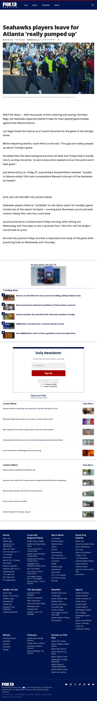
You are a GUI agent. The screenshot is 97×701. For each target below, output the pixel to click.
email (93, 684)
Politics (54, 547)
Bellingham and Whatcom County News (36, 565)
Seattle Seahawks (82, 593)
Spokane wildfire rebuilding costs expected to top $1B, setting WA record (30, 408)
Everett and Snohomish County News (36, 555)
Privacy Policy (51, 384)
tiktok (80, 684)
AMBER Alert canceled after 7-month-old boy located (40, 324)
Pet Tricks (79, 550)
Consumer (55, 561)
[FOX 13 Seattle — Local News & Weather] (10, 5)
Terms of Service (50, 386)
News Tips (7, 538)
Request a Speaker (10, 566)
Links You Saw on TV (11, 552)
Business (6, 644)
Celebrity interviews (10, 612)
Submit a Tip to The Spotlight (34, 613)
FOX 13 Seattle (20, 40)
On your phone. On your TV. (43, 264)
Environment (56, 569)
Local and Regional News (35, 536)
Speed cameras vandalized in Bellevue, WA (19, 470)
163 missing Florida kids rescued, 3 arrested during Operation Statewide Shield (33, 440)
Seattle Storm (81, 601)
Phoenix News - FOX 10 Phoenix (36, 582)
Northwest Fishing (83, 629)
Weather (56, 589)
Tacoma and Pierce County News (34, 550)
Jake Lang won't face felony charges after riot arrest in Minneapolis (28, 429)
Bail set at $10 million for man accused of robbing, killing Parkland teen (48, 296)
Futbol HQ (79, 626)
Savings (6, 649)
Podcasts (32, 635)
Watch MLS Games (58, 672)
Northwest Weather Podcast (34, 647)
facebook (75, 684)
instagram (71, 684)
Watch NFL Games (58, 641)
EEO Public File (8, 577)
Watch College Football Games (60, 645)
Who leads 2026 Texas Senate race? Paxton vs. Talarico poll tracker (28, 419)
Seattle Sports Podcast (36, 643)
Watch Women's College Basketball (58, 665)
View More (88, 403)
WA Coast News (33, 569)
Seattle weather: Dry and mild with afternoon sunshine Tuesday (45, 314)
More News (57, 535)
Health (53, 564)
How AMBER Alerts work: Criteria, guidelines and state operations (45, 333)
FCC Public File (8, 574)
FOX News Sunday (58, 578)
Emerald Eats (8, 601)
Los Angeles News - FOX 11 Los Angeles (34, 577)
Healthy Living (56, 566)
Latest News (9, 403)
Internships (7, 563)
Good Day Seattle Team (85, 544)
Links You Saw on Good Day (85, 570)
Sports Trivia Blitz (82, 623)
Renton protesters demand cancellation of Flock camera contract (45, 305)
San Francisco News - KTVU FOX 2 (35, 572)
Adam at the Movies (83, 552)
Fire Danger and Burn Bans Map (59, 614)
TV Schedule (7, 554)
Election (54, 550)
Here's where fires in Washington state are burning (22, 450)
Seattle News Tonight (35, 541)
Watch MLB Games (58, 649)
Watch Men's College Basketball (59, 660)
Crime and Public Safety (36, 603)
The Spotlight (34, 589)
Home (6, 535)
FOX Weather (56, 620)
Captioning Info (9, 571)
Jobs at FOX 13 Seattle (11, 560)
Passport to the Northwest (9, 608)
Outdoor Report (82, 566)
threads (84, 684)
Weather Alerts (57, 601)
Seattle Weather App (59, 598)
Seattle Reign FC (82, 607)
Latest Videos (10, 464)
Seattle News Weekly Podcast (35, 639)
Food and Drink (57, 555)
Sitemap (54, 581)
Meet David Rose (33, 601)
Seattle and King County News (36, 545)
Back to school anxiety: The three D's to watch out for (22, 491)
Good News (55, 572)
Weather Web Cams (59, 593)
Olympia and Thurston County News (35, 560)
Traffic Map (55, 596)
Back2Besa (80, 574)
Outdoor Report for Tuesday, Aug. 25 (16, 512)
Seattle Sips (7, 604)
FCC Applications (9, 580)
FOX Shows (7, 557)
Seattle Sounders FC (83, 598)
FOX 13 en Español (58, 575)
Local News (55, 538)
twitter (89, 684)
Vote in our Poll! (38, 395)
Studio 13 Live (10, 589)
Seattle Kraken (81, 604)
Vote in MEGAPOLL (83, 547)
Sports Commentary (83, 620)
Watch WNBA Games (59, 669)
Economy (6, 647)
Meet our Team (9, 549)
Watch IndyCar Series (59, 656)
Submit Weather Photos (85, 561)
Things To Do (81, 555)
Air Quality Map (57, 607)
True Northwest (82, 558)
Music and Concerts (58, 558)
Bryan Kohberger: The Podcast (35, 652)
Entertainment (56, 552)
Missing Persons (33, 606)
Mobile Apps (7, 541)
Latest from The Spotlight (33, 594)
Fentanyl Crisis (32, 609)
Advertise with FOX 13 (11, 569)
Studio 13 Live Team (11, 596)
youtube (66, 684)
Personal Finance (9, 638)
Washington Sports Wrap (83, 616)
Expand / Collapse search (92, 5)
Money (6, 635)
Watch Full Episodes (34, 598)
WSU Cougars (81, 613)
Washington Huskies (83, 610)
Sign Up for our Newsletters (8, 545)
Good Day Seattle (81, 536)
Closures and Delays (59, 604)
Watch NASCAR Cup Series (59, 653)
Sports (79, 589)
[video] (88, 472)
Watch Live (80, 541)
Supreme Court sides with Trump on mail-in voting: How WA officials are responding (34, 480)
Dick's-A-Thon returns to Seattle (15, 501)
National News (57, 544)
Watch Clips (7, 593)
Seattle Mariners (82, 596)
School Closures (82, 564)
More (57, 5)
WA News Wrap (57, 541)
